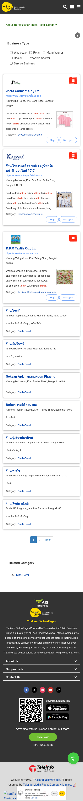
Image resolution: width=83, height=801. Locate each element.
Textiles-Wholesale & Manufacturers (37, 292)
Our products (14, 669)
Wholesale (20, 52)
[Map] (52, 140)
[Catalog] (73, 80)
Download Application (58, 701)
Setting (54, 793)
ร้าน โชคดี (13, 310)
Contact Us (13, 677)
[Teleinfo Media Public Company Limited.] (41, 768)
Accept (62, 793)
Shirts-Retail (24, 331)
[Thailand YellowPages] (34, 690)
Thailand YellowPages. (47, 780)
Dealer (18, 58)
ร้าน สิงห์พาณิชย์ (17, 503)
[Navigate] (68, 140)
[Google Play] (63, 716)
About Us (12, 661)
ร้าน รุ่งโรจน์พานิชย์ (19, 437)
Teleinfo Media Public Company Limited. (47, 784)
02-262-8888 (43, 737)
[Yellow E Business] (26, 690)
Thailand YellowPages (41, 621)
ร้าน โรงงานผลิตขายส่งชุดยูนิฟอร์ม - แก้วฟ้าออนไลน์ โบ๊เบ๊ (30, 168)
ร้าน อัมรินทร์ (15, 343)
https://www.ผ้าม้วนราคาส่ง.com (22, 253)
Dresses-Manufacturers (30, 134)
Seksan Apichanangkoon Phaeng (30, 376)
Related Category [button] (21, 562)
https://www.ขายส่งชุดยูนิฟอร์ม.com (24, 175)
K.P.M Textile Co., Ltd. (21, 248)
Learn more (34, 798)
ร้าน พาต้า (13, 470)
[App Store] (63, 707)
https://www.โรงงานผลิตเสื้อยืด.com (24, 95)
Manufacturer (55, 52)
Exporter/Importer (39, 58)
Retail (36, 52)
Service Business (24, 63)
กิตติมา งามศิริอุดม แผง (21, 404)
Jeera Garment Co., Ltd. (23, 91)
